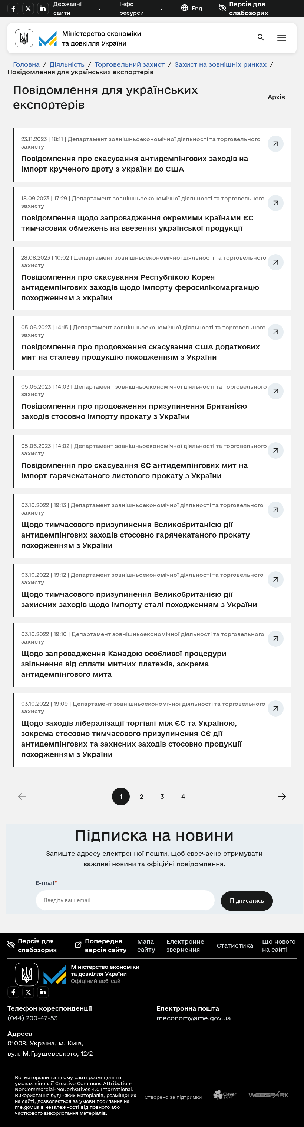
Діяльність (67, 64)
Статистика (235, 945)
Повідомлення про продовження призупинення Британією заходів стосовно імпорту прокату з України (134, 411)
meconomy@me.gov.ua (193, 1017)
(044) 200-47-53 (32, 1017)
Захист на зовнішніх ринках (221, 64)
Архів (276, 96)
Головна (26, 64)
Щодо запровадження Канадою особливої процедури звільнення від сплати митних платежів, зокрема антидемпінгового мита (124, 663)
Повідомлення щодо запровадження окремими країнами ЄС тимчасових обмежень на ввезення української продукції (137, 223)
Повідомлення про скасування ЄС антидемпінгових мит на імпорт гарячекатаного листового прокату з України (134, 470)
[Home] (131, 38)
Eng (197, 8)
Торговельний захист (130, 64)
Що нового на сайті (278, 945)
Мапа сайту (146, 945)
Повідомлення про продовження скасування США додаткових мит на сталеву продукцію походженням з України (140, 352)
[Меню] (281, 38)
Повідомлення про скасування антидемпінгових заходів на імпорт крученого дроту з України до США (134, 163)
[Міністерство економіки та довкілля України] (77, 974)
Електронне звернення (185, 945)
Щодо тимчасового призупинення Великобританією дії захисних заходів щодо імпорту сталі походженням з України (139, 599)
